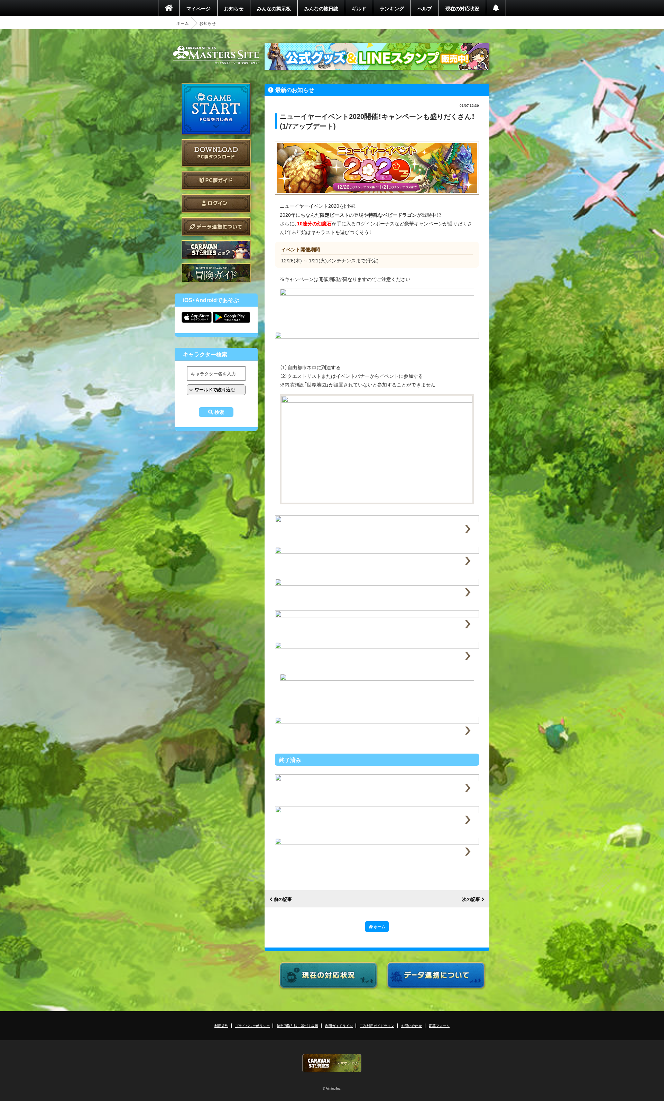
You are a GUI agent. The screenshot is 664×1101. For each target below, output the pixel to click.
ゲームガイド (216, 272)
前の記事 (283, 899)
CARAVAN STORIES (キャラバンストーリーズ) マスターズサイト (216, 55)
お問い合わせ (411, 1025)
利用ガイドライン (339, 1025)
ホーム (182, 23)
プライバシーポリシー (252, 1025)
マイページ (198, 8)
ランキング (392, 8)
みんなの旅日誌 (321, 8)
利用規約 (221, 1025)
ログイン (216, 203)
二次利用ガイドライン (377, 1025)
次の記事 (471, 899)
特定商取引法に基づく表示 (297, 1025)
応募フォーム (439, 1025)
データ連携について (216, 226)
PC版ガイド (216, 180)
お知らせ (233, 8)
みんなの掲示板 (274, 8)
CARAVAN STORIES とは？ (216, 249)
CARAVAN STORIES (332, 1063)
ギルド (359, 8)
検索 (219, 412)
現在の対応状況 (462, 8)
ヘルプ (424, 8)
